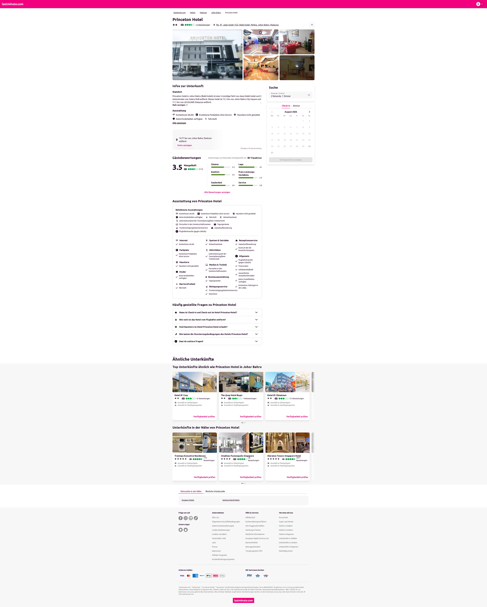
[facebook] (181, 518)
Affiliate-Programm (219, 555)
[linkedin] (191, 518)
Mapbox (245, 148)
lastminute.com (179, 13)
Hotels (192, 13)
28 (297, 146)
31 (272, 153)
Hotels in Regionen (286, 534)
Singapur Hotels (188, 500)
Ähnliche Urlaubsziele (215, 491)
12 (285, 134)
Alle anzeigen (179, 123)
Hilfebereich (250, 517)
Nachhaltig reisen (286, 551)
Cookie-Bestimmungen (221, 530)
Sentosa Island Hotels (231, 500)
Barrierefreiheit (252, 543)
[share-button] (312, 25)
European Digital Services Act (257, 538)
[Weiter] (309, 112)
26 (285, 146)
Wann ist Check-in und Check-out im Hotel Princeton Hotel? (208, 312)
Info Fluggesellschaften (255, 526)
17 (272, 140)
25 (278, 146)
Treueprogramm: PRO (254, 551)
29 (303, 146)
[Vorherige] (272, 112)
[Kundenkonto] (480, 4)
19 (285, 140)
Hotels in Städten (286, 526)
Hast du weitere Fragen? (191, 341)
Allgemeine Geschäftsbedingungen (226, 522)
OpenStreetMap (256, 148)
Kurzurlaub (283, 517)
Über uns (215, 517)
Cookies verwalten (219, 534)
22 (303, 140)
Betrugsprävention (253, 547)
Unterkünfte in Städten (288, 538)
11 (278, 134)
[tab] (191, 491)
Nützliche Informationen (255, 534)
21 (297, 140)
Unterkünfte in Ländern (288, 543)
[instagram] (186, 518)
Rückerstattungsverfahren (256, 522)
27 (291, 146)
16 (309, 134)
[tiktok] (196, 518)
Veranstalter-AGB (219, 538)
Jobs (214, 543)
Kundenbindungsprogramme (223, 559)
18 (278, 140)
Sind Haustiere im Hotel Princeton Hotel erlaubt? (203, 327)
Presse (215, 547)
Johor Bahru (216, 13)
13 (291, 134)
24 (272, 146)
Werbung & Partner (253, 530)
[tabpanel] (243, 500)
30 (309, 146)
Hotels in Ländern (286, 530)
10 (272, 134)
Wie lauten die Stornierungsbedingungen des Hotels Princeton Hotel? (213, 334)
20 (291, 140)
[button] (207, 54)
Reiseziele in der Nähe (191, 491)
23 (309, 140)
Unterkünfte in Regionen (288, 547)
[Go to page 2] (243, 422)
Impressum (216, 551)
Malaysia (203, 13)
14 (297, 134)
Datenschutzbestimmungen (223, 526)
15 (303, 134)
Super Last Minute (286, 522)
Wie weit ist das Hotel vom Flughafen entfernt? (202, 320)
